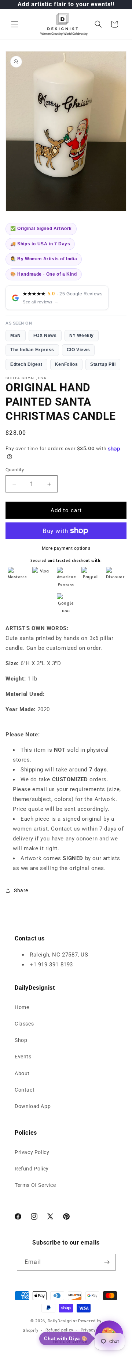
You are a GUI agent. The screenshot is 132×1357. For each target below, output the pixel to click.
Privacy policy (95, 1330)
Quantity (15, 469)
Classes (24, 1024)
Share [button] (21, 890)
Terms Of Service (35, 1185)
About (22, 1073)
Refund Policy (32, 1169)
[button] (15, 24)
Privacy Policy (32, 1152)
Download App (33, 1106)
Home (22, 1007)
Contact (24, 1090)
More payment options (66, 548)
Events (23, 1056)
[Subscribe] (107, 1262)
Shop (21, 1040)
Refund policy (59, 1330)
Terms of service (69, 1341)
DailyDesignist (62, 1321)
